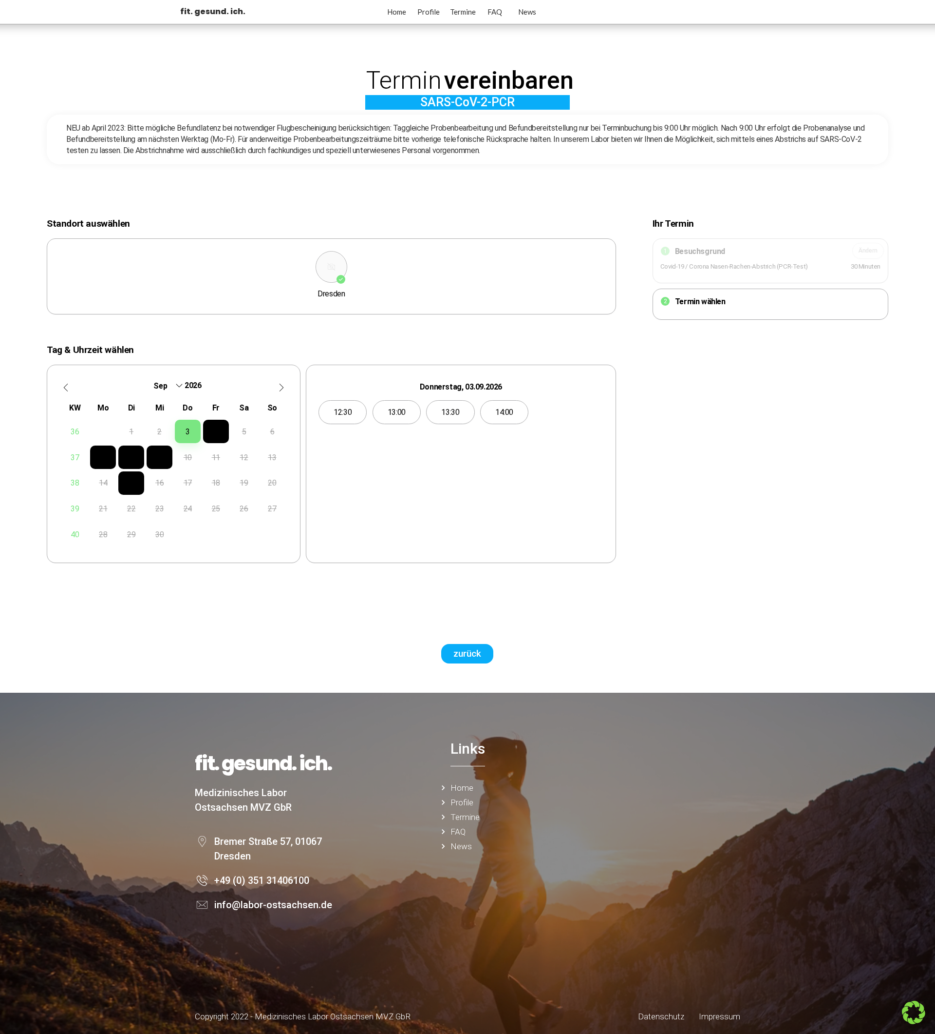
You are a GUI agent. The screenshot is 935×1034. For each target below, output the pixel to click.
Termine (463, 12)
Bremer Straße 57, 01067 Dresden (268, 849)
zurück (467, 653)
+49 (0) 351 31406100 (261, 880)
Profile (428, 12)
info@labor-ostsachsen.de (273, 905)
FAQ (494, 12)
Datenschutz (661, 1016)
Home (396, 12)
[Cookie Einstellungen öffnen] (913, 1021)
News (527, 12)
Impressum (719, 1016)
